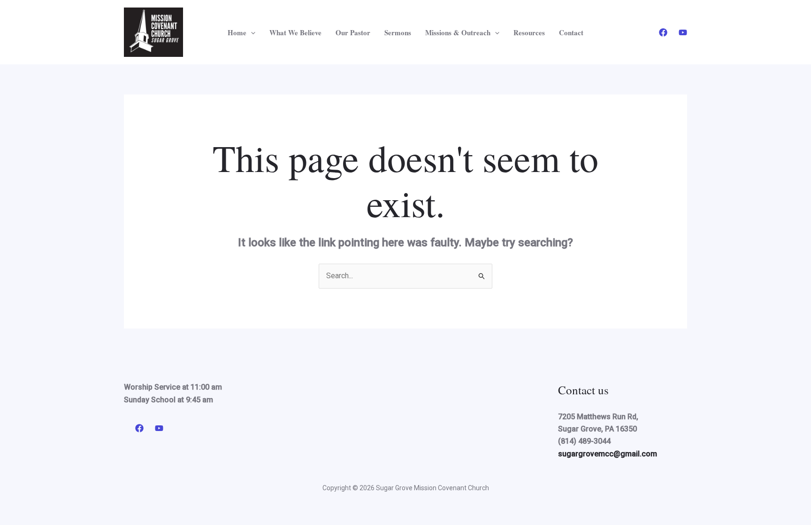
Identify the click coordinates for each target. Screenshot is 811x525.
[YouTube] (683, 32)
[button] (250, 32)
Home (237, 32)
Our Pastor (353, 32)
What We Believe (295, 32)
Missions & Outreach (457, 32)
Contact (571, 32)
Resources (529, 32)
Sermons (397, 32)
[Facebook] (663, 32)
